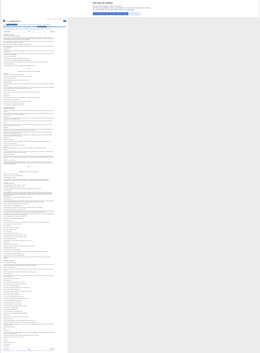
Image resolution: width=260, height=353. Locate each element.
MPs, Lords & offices (22, 24)
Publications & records (41, 26)
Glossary (8, 350)
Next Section (6, 348)
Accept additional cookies (101, 13)
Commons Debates (40, 28)
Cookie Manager (50, 350)
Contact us (13, 350)
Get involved (38, 24)
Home (4, 24)
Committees (34, 26)
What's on (21, 26)
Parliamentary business (12, 24)
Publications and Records (28, 28)
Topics (58, 26)
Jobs (25, 350)
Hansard (34, 28)
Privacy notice (40, 350)
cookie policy (130, 9)
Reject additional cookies (119, 13)
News (55, 26)
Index (29, 31)
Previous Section (7, 31)
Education (48, 24)
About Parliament (31, 24)
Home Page (52, 31)
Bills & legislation (27, 26)
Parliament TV (50, 26)
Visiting (43, 24)
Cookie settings (134, 13)
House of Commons (7, 26)
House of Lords (15, 26)
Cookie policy (45, 350)
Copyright (35, 350)
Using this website (30, 350)
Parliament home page (11, 28)
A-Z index (4, 350)
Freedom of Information (19, 350)
